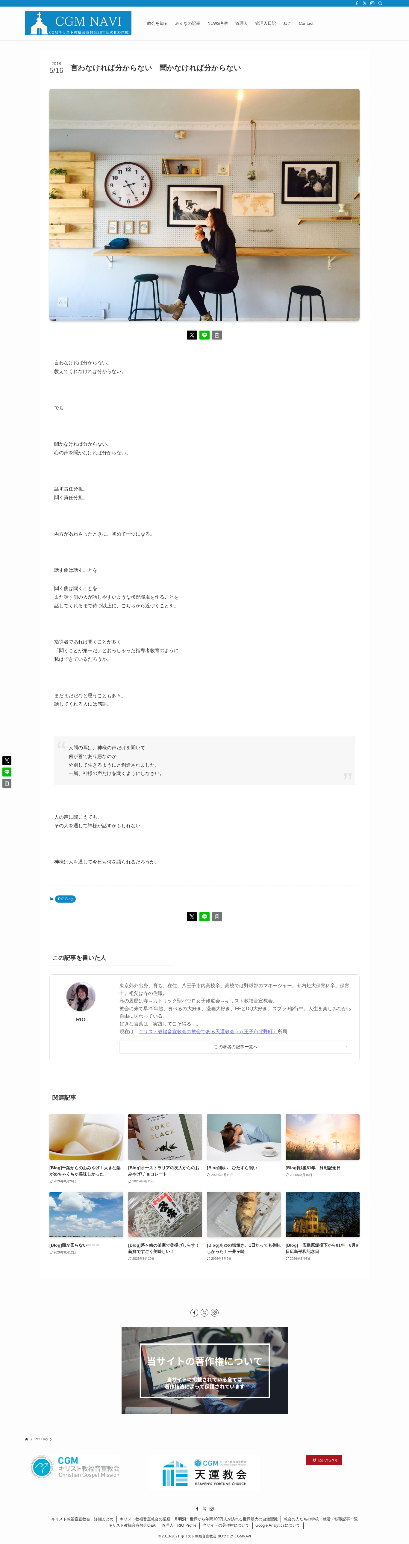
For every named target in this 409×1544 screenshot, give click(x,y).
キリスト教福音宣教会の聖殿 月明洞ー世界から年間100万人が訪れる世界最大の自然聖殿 (199, 1519)
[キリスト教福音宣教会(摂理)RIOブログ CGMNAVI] (78, 23)
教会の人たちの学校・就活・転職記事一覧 (321, 1519)
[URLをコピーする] (217, 335)
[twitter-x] (365, 3)
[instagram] (372, 3)
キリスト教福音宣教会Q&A (132, 1525)
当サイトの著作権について (226, 1525)
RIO (81, 1019)
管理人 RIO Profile (179, 1525)
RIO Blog (65, 899)
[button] (192, 335)
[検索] (380, 3)
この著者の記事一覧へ (235, 1046)
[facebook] (357, 3)
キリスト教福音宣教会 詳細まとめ (82, 1519)
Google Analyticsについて (277, 1525)
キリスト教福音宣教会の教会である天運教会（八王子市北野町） (208, 1031)
